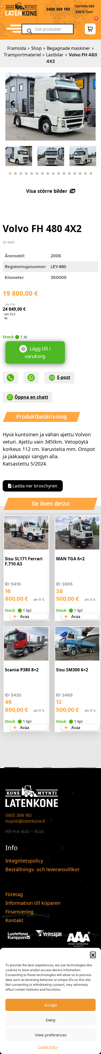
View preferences (51, 1034)
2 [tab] (15, 173)
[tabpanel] (19, 155)
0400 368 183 (18, 815)
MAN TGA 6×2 (70, 559)
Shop (36, 48)
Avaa (24, 616)
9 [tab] (53, 173)
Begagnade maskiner (68, 48)
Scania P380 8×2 (22, 670)
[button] (93, 954)
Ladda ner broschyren (34, 486)
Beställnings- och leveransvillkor (42, 869)
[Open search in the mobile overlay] (50, 29)
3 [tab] (21, 173)
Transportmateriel (22, 55)
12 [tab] (69, 173)
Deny (50, 1020)
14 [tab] (80, 173)
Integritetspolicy (24, 860)
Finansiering (19, 911)
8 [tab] (48, 173)
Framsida (16, 48)
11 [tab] (64, 173)
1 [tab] (10, 173)
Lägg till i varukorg (38, 352)
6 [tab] (37, 173)
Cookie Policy (48, 1047)
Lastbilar (55, 55)
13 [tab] (75, 173)
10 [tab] (58, 173)
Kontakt (14, 920)
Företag (14, 894)
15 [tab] (85, 173)
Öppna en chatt (31, 397)
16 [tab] (91, 173)
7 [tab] (42, 173)
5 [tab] (31, 173)
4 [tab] (26, 173)
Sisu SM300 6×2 (72, 670)
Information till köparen (32, 903)
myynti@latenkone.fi (25, 821)
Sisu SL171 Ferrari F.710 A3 (24, 561)
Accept (50, 1005)
